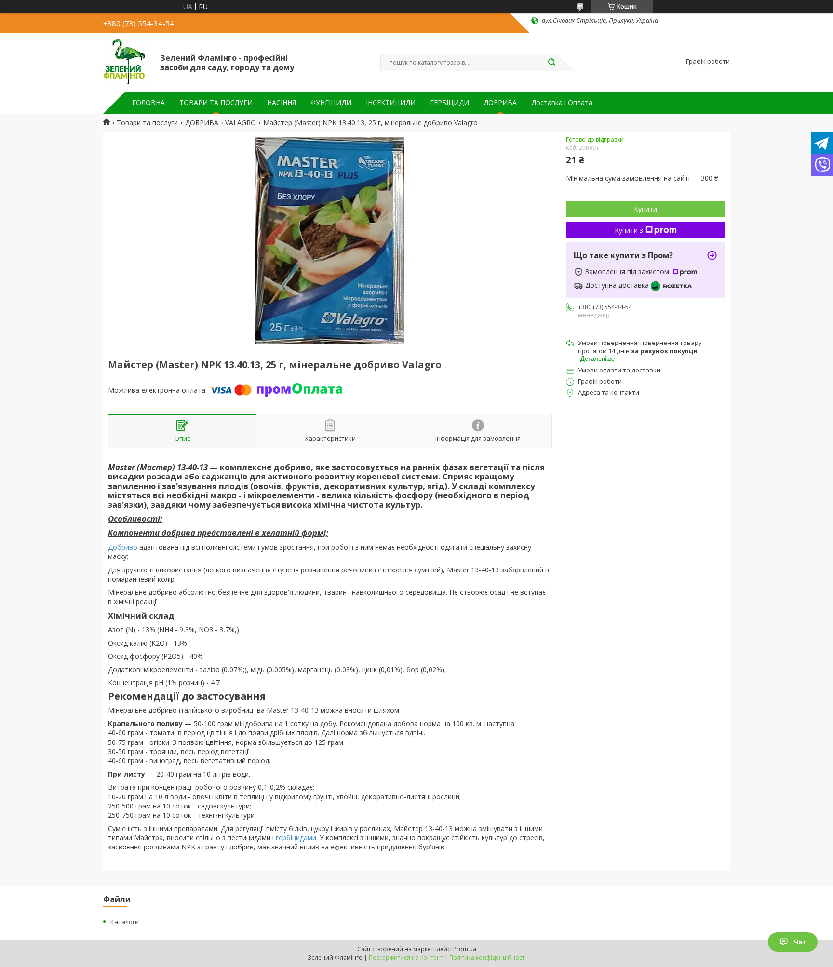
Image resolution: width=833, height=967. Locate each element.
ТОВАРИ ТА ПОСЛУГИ (216, 102)
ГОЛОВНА (148, 102)
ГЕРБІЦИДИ (449, 102)
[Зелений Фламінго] (127, 62)
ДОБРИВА (500, 102)
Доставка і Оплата (561, 102)
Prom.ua (464, 949)
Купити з (629, 230)
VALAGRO (240, 123)
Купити (645, 208)
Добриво (122, 547)
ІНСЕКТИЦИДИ (391, 102)
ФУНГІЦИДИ (330, 102)
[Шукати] (551, 62)
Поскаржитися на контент (406, 958)
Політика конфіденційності (487, 958)
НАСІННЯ (281, 102)
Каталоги (124, 921)
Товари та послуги (147, 123)
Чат (800, 942)
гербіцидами (296, 837)
